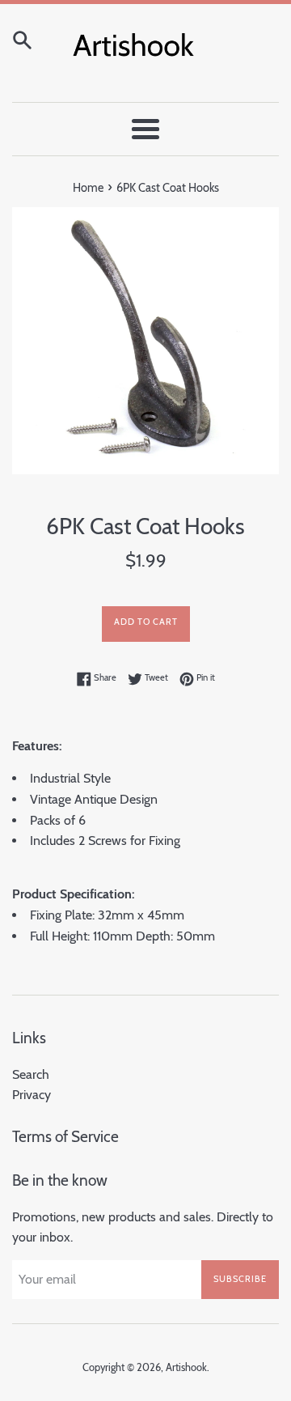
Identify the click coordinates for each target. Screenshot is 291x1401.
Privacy (31, 1094)
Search (30, 1074)
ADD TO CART (146, 621)
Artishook (186, 1367)
